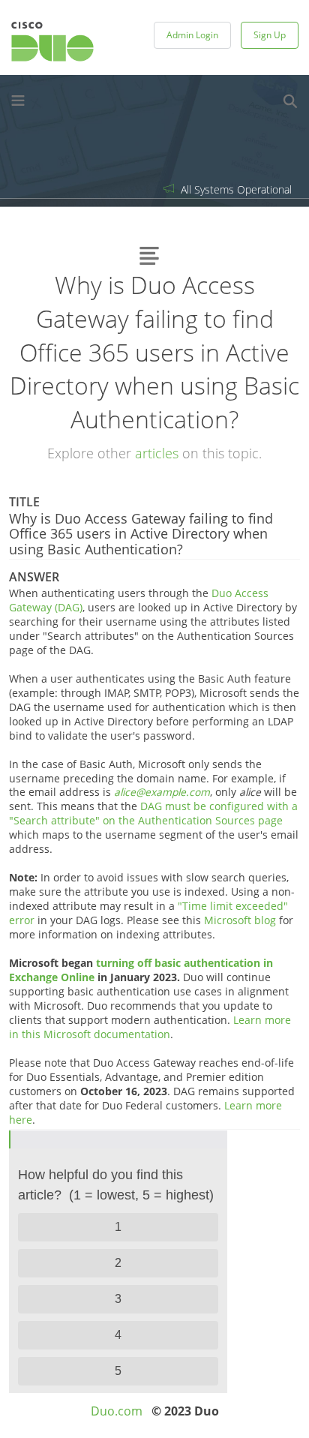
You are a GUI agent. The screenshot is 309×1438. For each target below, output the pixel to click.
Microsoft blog (240, 920)
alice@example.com (162, 792)
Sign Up (270, 35)
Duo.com (116, 1411)
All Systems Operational (235, 189)
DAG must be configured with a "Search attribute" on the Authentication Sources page (153, 813)
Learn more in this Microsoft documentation (150, 1027)
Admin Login (192, 35)
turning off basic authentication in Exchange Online (141, 970)
